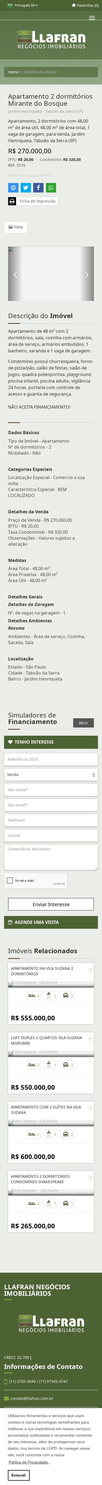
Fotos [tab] (18, 226)
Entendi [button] (18, 1475)
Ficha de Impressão (36, 201)
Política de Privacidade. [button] (29, 1462)
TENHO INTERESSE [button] (33, 742)
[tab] (51, 742)
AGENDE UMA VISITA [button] (36, 922)
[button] (15, 274)
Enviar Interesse (51, 904)
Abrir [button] (83, 722)
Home (13, 71)
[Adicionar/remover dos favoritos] (90, 970)
